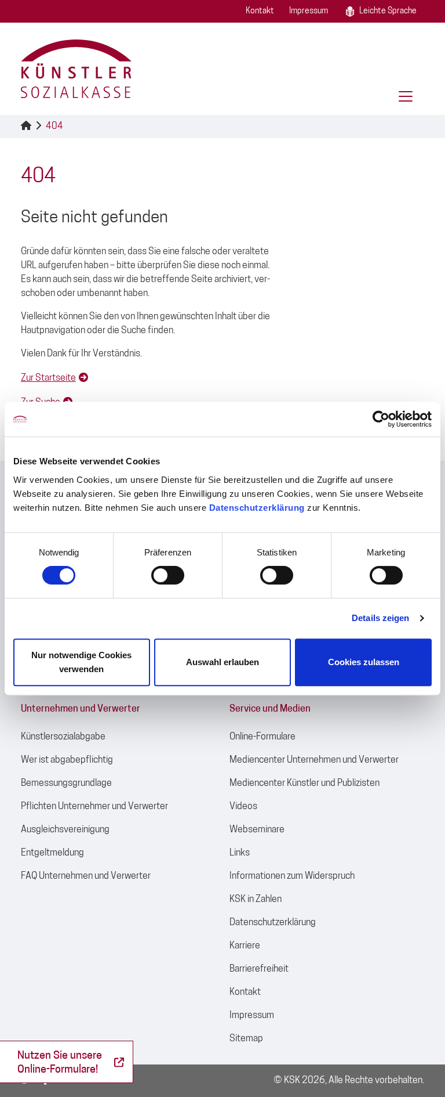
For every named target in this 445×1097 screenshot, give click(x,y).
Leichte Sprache (388, 11)
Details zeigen (380, 618)
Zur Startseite (48, 378)
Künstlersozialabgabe (63, 737)
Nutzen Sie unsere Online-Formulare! (59, 1063)
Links (239, 853)
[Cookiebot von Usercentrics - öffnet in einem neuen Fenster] (381, 419)
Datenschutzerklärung (257, 508)
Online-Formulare (262, 737)
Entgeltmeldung (52, 853)
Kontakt (260, 11)
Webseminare (256, 830)
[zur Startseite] (76, 69)
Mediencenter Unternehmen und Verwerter (314, 760)
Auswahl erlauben (222, 662)
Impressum (308, 11)
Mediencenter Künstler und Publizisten (304, 783)
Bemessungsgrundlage (66, 783)
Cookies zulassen (363, 662)
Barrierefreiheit (259, 969)
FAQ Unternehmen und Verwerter (86, 876)
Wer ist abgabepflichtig (67, 760)
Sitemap (246, 1039)
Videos (243, 806)
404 (54, 126)
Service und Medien (270, 709)
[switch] (167, 575)
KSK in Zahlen (255, 899)
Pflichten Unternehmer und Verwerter (94, 806)
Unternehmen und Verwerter (80, 709)
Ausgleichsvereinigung (65, 830)
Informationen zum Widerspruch (292, 876)
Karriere (244, 946)
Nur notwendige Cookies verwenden (81, 662)
